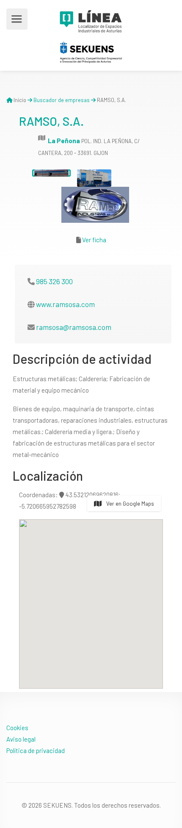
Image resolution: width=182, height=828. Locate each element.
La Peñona (64, 140)
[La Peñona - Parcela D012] (51, 173)
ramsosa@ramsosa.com (73, 327)
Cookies (17, 727)
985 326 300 (54, 281)
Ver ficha (94, 240)
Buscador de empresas (61, 100)
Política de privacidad (35, 750)
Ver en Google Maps (129, 503)
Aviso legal (21, 739)
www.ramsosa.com (65, 304)
